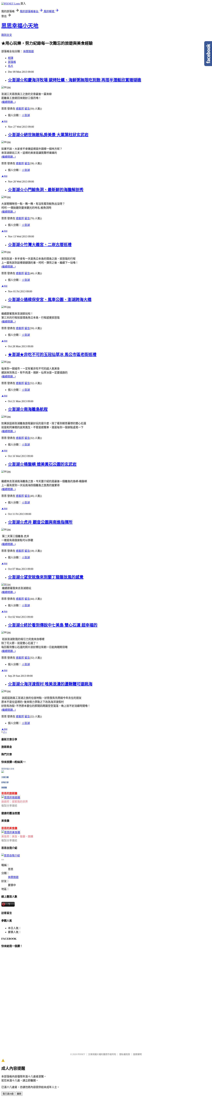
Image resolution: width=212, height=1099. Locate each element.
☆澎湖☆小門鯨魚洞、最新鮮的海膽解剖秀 (45, 190)
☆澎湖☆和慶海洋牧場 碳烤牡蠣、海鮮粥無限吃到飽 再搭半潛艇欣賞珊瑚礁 (74, 80)
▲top (4, 121)
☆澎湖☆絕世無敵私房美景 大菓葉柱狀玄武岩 (48, 135)
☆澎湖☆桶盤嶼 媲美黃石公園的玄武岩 (42, 464)
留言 (27, 108)
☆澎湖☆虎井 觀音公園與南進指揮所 (40, 522)
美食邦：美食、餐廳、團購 (17, 836)
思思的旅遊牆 (9, 793)
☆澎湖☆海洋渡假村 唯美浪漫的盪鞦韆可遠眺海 (50, 684)
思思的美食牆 (9, 828)
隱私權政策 (124, 1054)
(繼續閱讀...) (8, 102)
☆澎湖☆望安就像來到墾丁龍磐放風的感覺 (45, 577)
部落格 (12, 62)
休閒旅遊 (28, 51)
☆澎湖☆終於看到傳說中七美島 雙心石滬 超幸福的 (52, 625)
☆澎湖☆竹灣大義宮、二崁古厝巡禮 (40, 245)
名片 (10, 66)
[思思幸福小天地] (2, 772)
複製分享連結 (9, 805)
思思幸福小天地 (19, 26)
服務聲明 (137, 1054)
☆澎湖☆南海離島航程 (28, 409)
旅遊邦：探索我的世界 (14, 801)
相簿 (10, 58)
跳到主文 (6, 35)
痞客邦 (20, 108)
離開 (19, 1094)
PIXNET (81, 1054)
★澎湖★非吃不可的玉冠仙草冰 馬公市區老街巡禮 (52, 354)
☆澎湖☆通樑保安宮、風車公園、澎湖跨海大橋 (49, 299)
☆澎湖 (26, 115)
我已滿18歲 (8, 1094)
